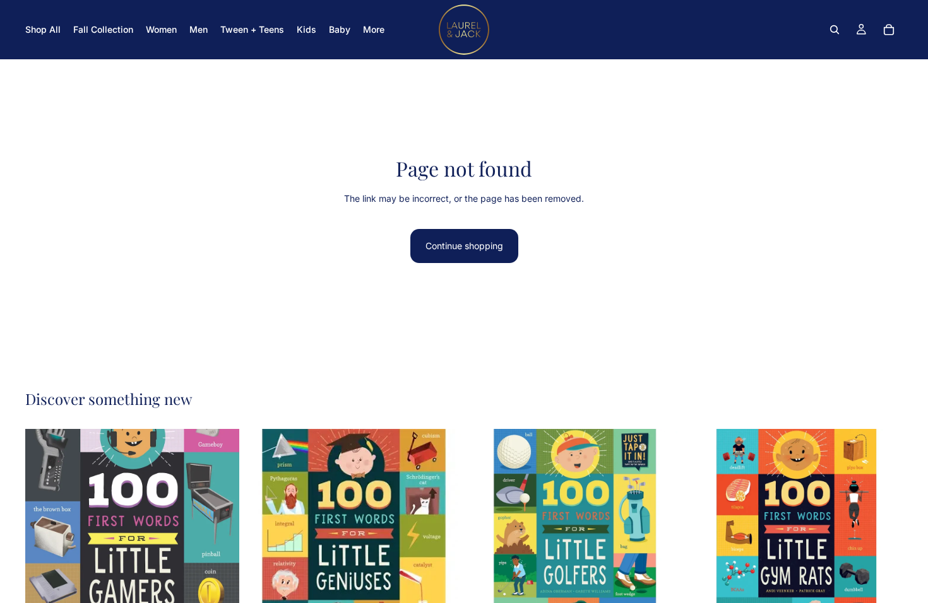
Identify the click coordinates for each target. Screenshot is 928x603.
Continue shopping (464, 245)
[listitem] (374, 30)
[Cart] (889, 30)
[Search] (834, 30)
